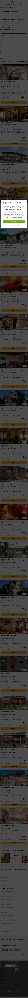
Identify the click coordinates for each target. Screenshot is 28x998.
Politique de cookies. (18, 217)
